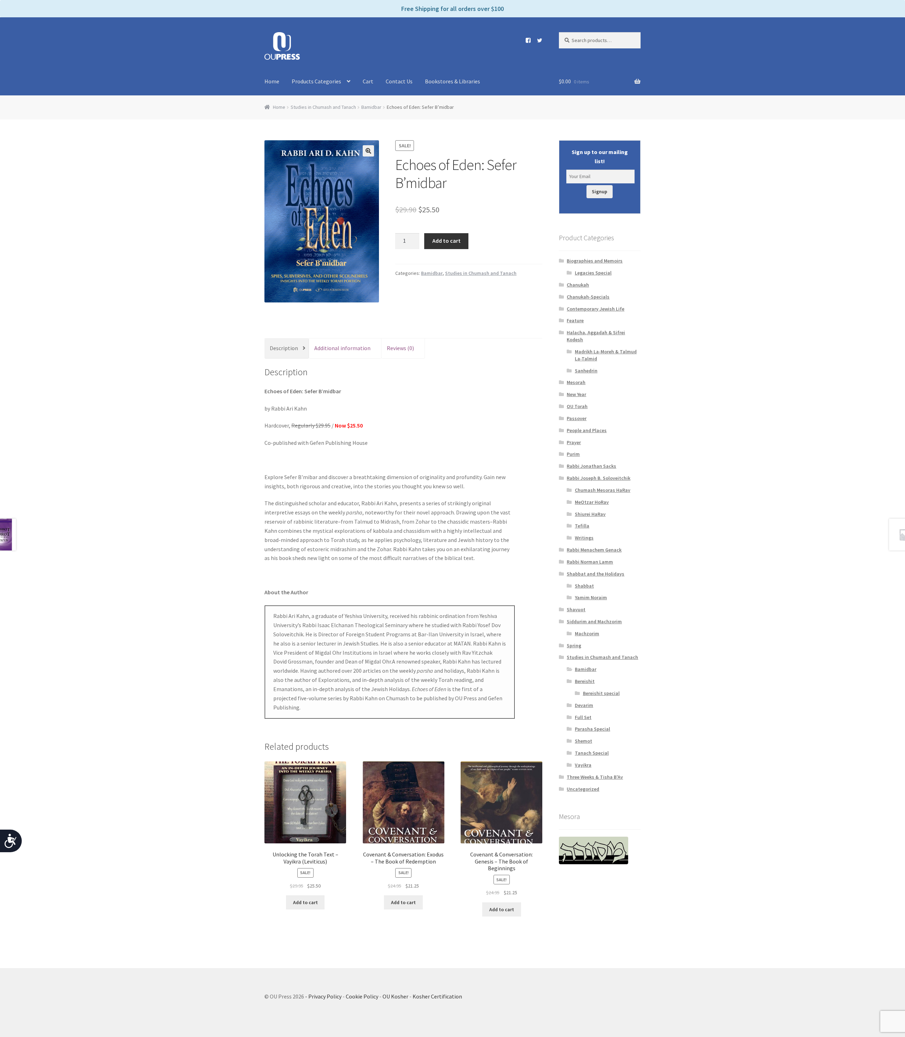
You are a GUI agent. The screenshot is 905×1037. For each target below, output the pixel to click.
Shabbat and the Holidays (595, 574)
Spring (574, 645)
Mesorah (576, 382)
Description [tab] (284, 348)
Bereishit (585, 681)
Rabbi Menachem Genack (594, 550)
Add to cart (446, 240)
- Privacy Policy (323, 996)
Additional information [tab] (342, 348)
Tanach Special (592, 753)
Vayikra (583, 765)
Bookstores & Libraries (452, 81)
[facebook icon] (525, 40)
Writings (584, 538)
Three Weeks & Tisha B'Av (595, 777)
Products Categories (316, 81)
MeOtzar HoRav (592, 502)
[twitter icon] (537, 40)
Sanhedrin (586, 370)
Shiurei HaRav (590, 514)
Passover (576, 418)
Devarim (584, 705)
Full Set (583, 717)
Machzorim (587, 633)
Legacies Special (593, 273)
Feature (575, 320)
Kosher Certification (437, 996)
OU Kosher (395, 996)
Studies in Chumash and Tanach (323, 107)
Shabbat (584, 586)
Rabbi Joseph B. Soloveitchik (598, 478)
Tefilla (582, 526)
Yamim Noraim (591, 597)
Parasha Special (592, 729)
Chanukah (578, 285)
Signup (599, 191)
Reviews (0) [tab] (400, 348)
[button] (368, 151)
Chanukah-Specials (588, 297)
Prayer (574, 442)
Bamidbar (371, 107)
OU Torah (577, 406)
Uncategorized (583, 789)
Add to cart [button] (305, 902)
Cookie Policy (362, 996)
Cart (368, 81)
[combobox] (600, 40)
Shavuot (576, 609)
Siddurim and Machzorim (594, 621)
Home (271, 81)
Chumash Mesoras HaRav (602, 490)
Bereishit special (601, 693)
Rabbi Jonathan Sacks (591, 466)
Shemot (583, 741)
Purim (573, 454)
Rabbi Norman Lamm (590, 562)
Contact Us (399, 81)
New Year (576, 394)
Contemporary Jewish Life (595, 309)
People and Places (587, 430)
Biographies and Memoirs (595, 261)
